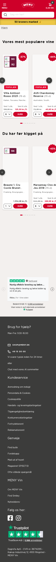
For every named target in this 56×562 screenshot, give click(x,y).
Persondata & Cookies (19, 393)
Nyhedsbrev (14, 502)
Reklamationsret (16, 430)
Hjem (4, 28)
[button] (21, 123)
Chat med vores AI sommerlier (23, 370)
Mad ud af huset (16, 460)
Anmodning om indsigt (19, 387)
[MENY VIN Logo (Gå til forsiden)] (28, 5)
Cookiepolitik (14, 399)
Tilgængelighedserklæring (21, 412)
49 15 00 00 (19, 351)
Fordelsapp (13, 454)
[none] (8, 114)
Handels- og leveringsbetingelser (24, 405)
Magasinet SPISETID (18, 466)
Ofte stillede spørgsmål (20, 472)
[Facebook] (10, 518)
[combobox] (30, 15)
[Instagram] (18, 518)
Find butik (13, 448)
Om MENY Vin (15, 490)
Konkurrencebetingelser (20, 418)
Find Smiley (13, 496)
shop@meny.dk (21, 345)
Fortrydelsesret (16, 424)
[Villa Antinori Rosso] (15, 72)
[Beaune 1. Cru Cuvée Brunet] (15, 164)
